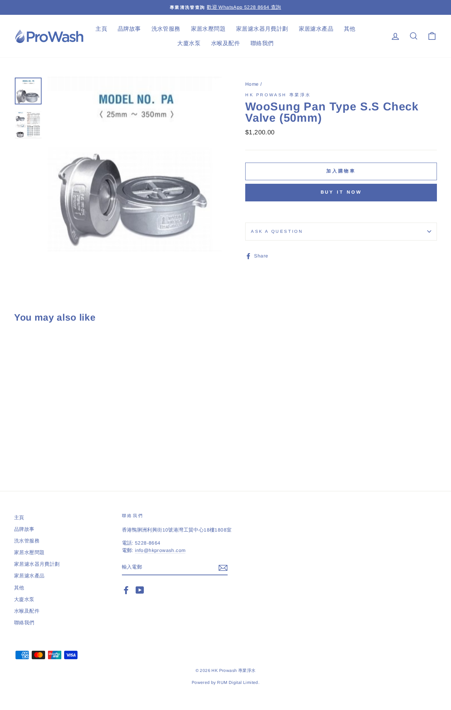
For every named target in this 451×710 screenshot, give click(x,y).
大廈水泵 (188, 43)
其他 (350, 29)
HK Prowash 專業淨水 (278, 94)
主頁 (101, 29)
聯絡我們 (262, 43)
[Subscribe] (223, 567)
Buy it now (341, 192)
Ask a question (277, 231)
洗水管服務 (166, 29)
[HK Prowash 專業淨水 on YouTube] (140, 590)
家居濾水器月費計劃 (262, 29)
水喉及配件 (225, 43)
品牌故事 (129, 29)
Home (252, 84)
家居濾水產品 (316, 29)
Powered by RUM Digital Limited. (225, 682)
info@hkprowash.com (160, 550)
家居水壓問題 (208, 29)
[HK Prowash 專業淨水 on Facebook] (126, 590)
